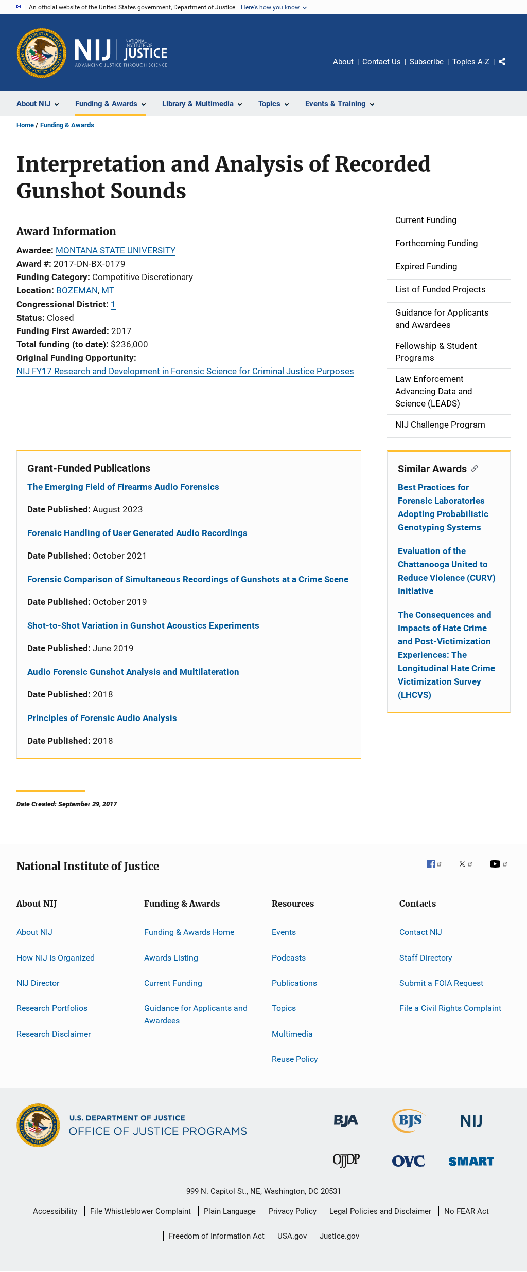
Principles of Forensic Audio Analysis (102, 718)
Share (510, 69)
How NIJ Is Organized (55, 957)
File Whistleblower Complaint (140, 1211)
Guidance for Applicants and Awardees (196, 1014)
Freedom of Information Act (217, 1236)
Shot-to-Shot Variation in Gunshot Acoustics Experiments (143, 625)
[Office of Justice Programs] (41, 53)
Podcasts (289, 957)
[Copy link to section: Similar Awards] (472, 468)
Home (25, 125)
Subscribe (427, 61)
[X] (469, 871)
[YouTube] (500, 871)
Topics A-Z (470, 61)
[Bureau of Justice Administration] (346, 1128)
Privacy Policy (293, 1211)
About (343, 61)
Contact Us (381, 61)
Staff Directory (425, 957)
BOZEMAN (77, 290)
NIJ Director (37, 983)
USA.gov (292, 1236)
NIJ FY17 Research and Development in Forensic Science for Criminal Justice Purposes (185, 371)
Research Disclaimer (53, 1033)
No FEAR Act (466, 1211)
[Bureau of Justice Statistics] (409, 1135)
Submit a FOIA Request (441, 983)
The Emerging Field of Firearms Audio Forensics (123, 487)
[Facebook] (438, 871)
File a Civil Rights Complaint (450, 1008)
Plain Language (230, 1211)
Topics (284, 1008)
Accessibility (55, 1211)
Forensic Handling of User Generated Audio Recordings (137, 533)
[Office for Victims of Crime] (408, 1168)
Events (284, 932)
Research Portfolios (51, 1008)
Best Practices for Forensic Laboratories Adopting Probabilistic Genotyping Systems (443, 507)
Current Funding (173, 983)
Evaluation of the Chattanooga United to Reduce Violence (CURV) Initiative (447, 571)
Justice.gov (339, 1236)
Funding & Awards (67, 125)
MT (107, 290)
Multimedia (292, 1033)
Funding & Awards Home (189, 932)
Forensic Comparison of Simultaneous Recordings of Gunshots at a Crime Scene (187, 579)
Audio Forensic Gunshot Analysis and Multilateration (133, 672)
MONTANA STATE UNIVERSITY (115, 250)
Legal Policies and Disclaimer (380, 1211)
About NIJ (34, 932)
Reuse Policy (295, 1059)
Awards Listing (171, 957)
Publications (294, 983)
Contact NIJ (420, 932)
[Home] (121, 53)
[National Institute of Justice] (471, 1129)
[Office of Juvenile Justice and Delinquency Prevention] (346, 1169)
